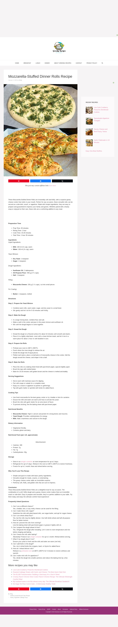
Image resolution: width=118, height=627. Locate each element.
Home (17, 63)
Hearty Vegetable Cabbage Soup (19, 597)
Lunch (38, 63)
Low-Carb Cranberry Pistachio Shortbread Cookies (30, 570)
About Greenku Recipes (62, 63)
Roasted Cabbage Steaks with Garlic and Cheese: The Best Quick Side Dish (39, 572)
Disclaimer (65, 609)
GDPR (48, 609)
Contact (79, 63)
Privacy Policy (92, 63)
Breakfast (27, 63)
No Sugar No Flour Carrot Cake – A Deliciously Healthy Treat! (34, 584)
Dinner (47, 63)
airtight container (26, 461)
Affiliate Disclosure (83, 609)
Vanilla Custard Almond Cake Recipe (20, 595)
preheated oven (26, 551)
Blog (11, 594)
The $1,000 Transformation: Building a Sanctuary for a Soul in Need (36, 574)
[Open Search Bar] (102, 63)
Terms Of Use (41, 609)
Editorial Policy (73, 609)
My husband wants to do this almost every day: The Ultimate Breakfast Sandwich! (41, 581)
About (59, 609)
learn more (52, 185)
